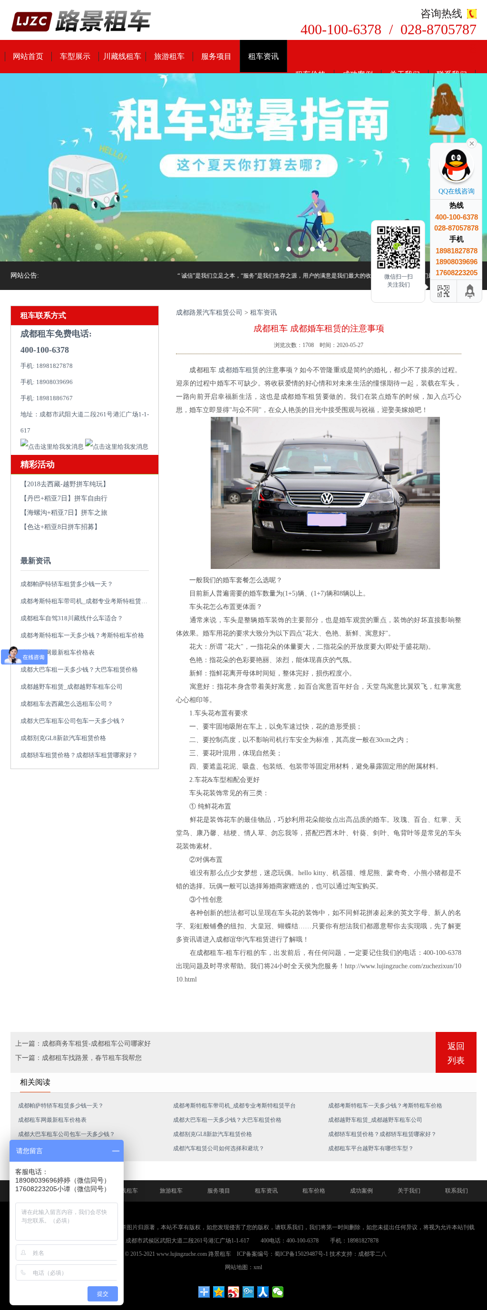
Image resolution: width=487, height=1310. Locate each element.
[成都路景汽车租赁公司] (81, 22)
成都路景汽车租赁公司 (209, 312)
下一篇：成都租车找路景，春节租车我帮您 (78, 1057)
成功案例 (361, 1190)
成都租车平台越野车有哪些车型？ (371, 1148)
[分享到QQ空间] (219, 1292)
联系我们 (456, 1190)
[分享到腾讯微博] (248, 1292)
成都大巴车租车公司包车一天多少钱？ (73, 720)
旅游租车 (169, 56)
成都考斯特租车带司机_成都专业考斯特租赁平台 (87, 601)
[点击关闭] (471, 142)
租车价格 (313, 1190)
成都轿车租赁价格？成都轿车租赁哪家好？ (79, 755)
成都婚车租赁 (238, 370)
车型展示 (75, 56)
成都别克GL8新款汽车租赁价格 (63, 738)
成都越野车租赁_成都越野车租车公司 (71, 686)
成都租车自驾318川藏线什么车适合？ (71, 618)
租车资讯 (263, 56)
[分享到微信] (278, 1292)
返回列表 (456, 1053)
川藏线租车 (122, 56)
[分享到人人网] (263, 1292)
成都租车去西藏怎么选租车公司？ (66, 703)
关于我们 (409, 1190)
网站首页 (28, 56)
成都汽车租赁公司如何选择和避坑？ (218, 1148)
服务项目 (216, 56)
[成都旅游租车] (243, 167)
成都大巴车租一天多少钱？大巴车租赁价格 (79, 669)
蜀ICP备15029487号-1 (301, 1254)
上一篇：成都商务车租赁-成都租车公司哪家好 (83, 1043)
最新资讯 (35, 561)
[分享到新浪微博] (234, 1292)
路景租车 (219, 1254)
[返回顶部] (470, 291)
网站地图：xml (243, 1267)
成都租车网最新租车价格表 (57, 652)
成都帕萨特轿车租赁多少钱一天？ (66, 584)
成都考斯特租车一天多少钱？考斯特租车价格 (82, 635)
